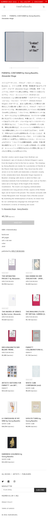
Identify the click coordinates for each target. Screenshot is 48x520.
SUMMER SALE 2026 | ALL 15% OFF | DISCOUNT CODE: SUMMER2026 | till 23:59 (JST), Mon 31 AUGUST (22, 2)
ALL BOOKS (6, 474)
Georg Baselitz (22, 209)
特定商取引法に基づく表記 (10, 496)
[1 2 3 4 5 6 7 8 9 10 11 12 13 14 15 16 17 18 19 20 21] (24, 46)
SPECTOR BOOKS (17, 251)
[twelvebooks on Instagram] (14, 482)
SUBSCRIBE (40, 490)
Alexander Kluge (10, 209)
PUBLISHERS (26, 474)
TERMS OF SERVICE (8, 509)
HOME (4, 16)
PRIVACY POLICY (7, 502)
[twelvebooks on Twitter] (3, 482)
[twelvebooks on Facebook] (9, 482)
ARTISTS (16, 474)
